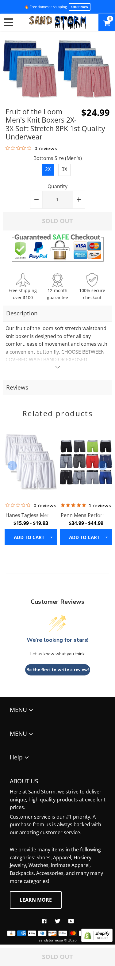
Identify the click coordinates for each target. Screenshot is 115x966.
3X (64, 169)
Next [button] (102, 465)
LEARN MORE (36, 899)
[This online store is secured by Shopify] (97, 940)
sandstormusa (51, 940)
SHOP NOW (79, 7)
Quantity (57, 186)
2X (48, 169)
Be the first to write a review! (57, 670)
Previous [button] (12, 465)
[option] (30, 484)
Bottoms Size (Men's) (57, 158)
